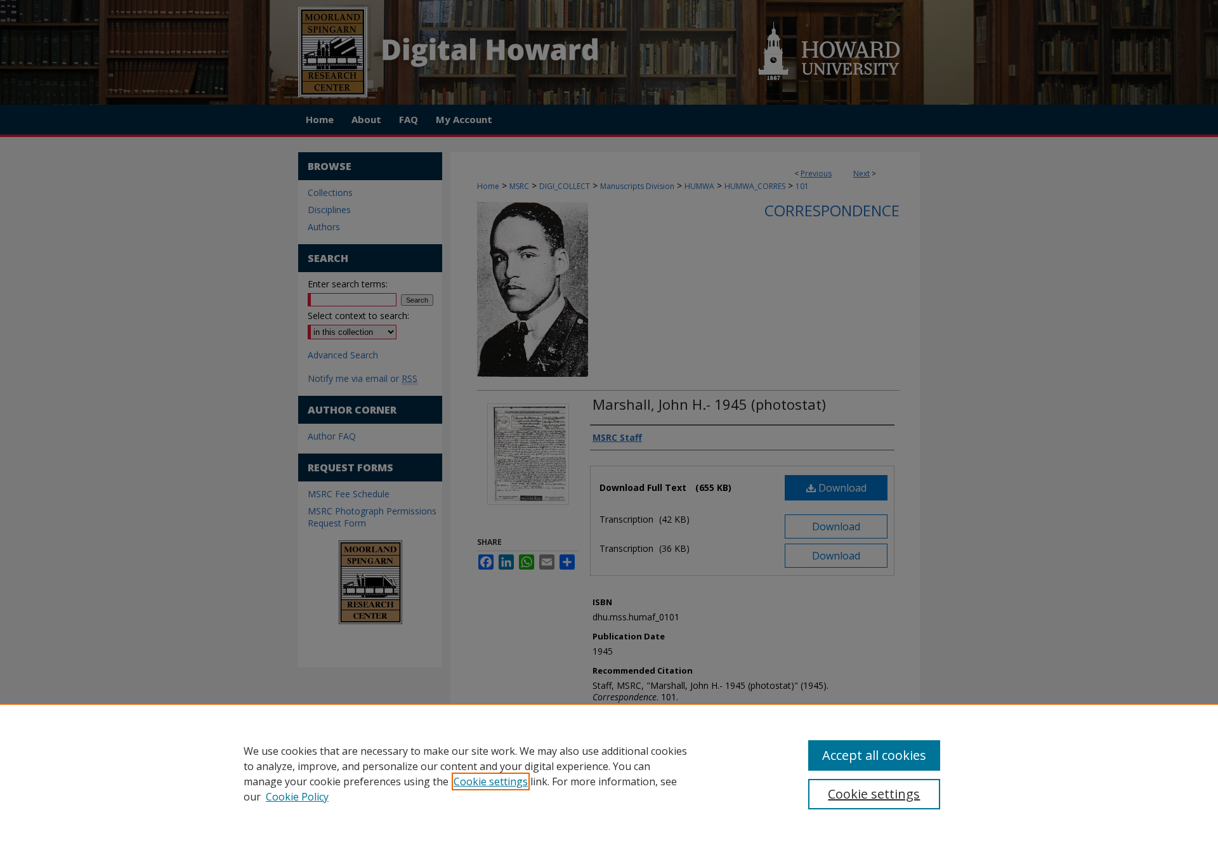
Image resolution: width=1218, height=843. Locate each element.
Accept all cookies (874, 755)
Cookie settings (491, 781)
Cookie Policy (297, 797)
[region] (609, 773)
